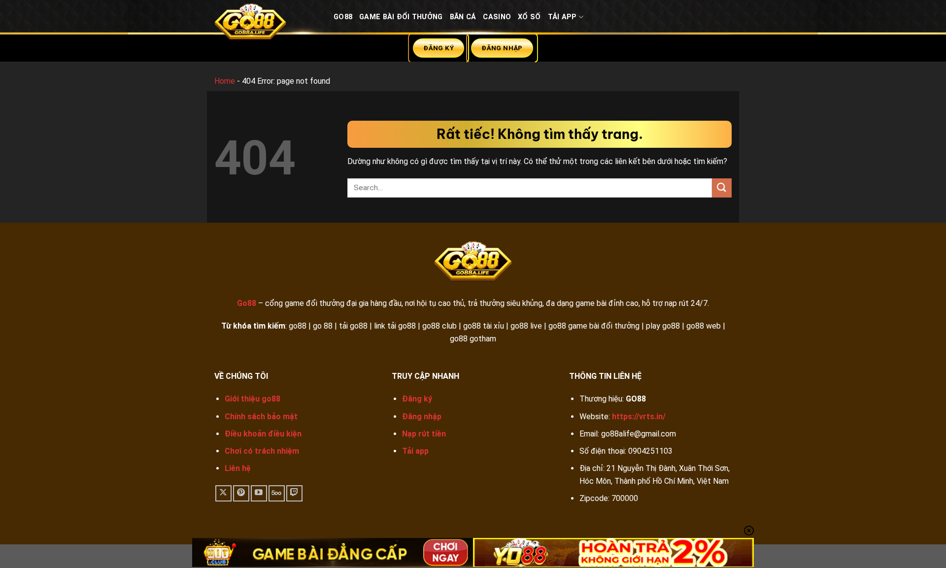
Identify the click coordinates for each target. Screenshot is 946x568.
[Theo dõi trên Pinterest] (241, 493)
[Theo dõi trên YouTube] (259, 493)
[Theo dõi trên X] (223, 493)
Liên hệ (238, 468)
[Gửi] (722, 188)
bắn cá (463, 17)
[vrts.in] (266, 24)
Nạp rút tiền (424, 433)
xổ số (529, 17)
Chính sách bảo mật (261, 416)
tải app (562, 17)
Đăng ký (417, 398)
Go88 (343, 17)
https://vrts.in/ (639, 416)
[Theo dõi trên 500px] (277, 493)
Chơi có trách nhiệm (262, 451)
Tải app (415, 451)
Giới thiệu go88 (252, 398)
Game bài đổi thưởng (400, 17)
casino (497, 17)
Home (224, 81)
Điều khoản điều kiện (263, 433)
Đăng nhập (421, 416)
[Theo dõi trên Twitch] (294, 493)
